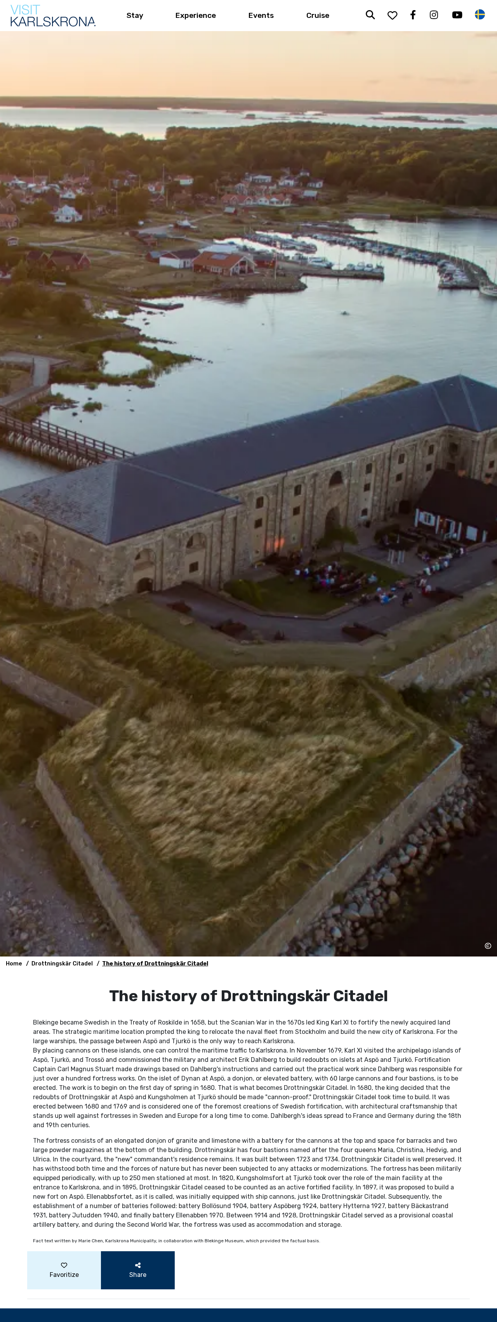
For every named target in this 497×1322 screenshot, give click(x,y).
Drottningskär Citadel (62, 963)
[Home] (53, 15)
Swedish (480, 14)
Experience (196, 15)
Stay (135, 15)
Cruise (317, 15)
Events (261, 15)
